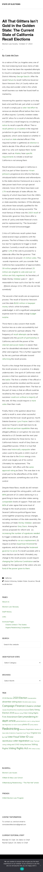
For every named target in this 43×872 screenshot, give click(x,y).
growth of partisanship (27, 338)
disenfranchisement (23, 710)
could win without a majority (23, 397)
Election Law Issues (9, 773)
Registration (30, 729)
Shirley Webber (25, 523)
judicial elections (21, 721)
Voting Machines (25, 744)
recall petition (8, 128)
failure (11, 80)
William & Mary (36, 748)
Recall (37, 581)
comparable (7, 501)
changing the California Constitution (17, 561)
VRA (29, 748)
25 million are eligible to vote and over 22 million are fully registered (18, 272)
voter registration (21, 740)
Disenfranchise (12, 710)
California (8, 578)
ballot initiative (32, 702)
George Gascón (23, 76)
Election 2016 (8, 713)
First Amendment (10, 717)
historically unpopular (20, 449)
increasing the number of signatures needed (21, 533)
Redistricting (10, 728)
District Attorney (10, 581)
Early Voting (35, 710)
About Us (5, 602)
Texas (28, 733)
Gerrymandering (26, 716)
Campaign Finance (13, 705)
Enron (21, 456)
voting (4, 744)
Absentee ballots (32, 698)
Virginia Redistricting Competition (17, 627)
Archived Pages (8, 622)
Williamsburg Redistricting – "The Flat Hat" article (20, 783)
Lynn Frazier (22, 421)
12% (10, 251)
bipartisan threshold (25, 544)
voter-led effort (28, 107)
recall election (7, 584)
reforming (6, 359)
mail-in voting (31, 721)
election (33, 143)
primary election (34, 724)
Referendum (22, 729)
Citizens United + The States (16, 625)
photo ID (26, 724)
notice (4, 125)
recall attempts (19, 334)
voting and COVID (13, 744)
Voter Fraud (13, 736)
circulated (20, 128)
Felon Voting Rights (30, 713)
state (15, 139)
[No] (40, 865)
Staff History (7, 612)
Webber (17, 279)
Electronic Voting (19, 713)
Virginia (34, 733)
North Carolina (18, 724)
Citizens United (32, 705)
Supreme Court (21, 733)
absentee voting (9, 701)
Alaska (17, 153)
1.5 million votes (29, 258)
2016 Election (7, 698)
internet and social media (13, 345)
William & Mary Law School (12, 778)
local (8, 139)
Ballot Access (23, 702)
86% (4, 494)
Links (4, 617)
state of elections (10, 733)
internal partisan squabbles (18, 428)
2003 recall (33, 212)
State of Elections (11, 4)
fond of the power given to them (16, 568)
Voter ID (24, 736)
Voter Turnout (34, 741)
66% (4, 505)
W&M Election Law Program (13, 798)
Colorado (4, 710)
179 (4, 191)
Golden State (22, 581)
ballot (7, 379)
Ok (22, 869)
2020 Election (20, 697)
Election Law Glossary (10, 607)
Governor (31, 581)
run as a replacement (27, 540)
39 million (6, 268)
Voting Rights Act (18, 748)
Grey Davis (22, 526)
